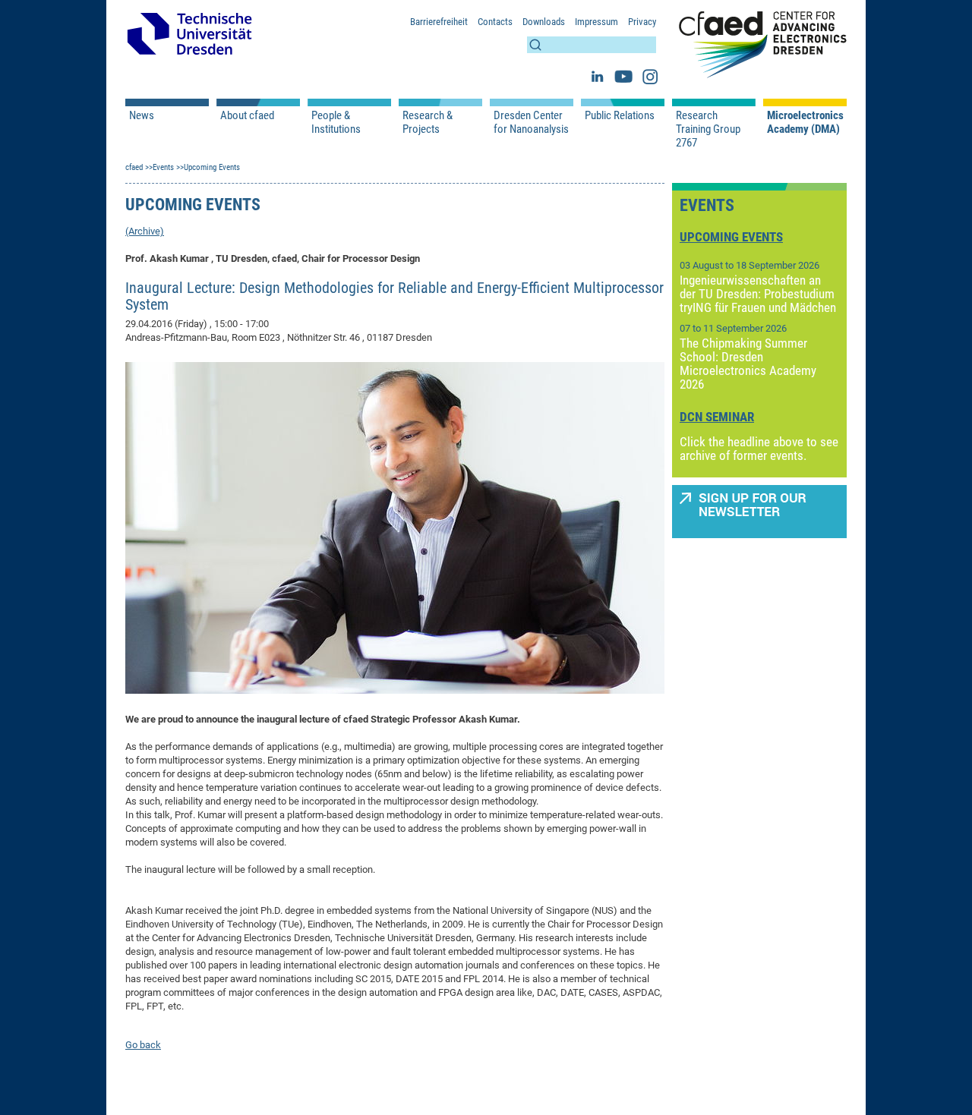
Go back (143, 1044)
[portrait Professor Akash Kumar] (394, 528)
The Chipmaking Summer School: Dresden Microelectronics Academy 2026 (748, 363)
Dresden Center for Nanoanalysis (531, 122)
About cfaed (247, 115)
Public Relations (620, 115)
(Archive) (144, 231)
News (141, 115)
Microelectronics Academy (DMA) (805, 122)
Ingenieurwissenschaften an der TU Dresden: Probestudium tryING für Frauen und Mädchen (758, 293)
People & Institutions (336, 122)
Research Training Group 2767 (708, 129)
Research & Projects (427, 122)
